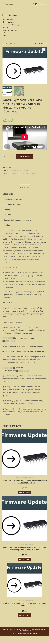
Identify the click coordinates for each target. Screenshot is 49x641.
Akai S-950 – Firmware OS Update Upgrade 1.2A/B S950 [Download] (24, 604)
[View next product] (45, 43)
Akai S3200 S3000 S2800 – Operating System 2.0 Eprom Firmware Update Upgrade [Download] (24, 548)
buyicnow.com (26, 284)
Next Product (39, 43)
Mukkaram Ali (32, 633)
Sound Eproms (8, 27)
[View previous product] (4, 43)
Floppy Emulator (8, 22)
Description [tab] (24, 187)
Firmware (33, 173)
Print (4, 35)
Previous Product (11, 43)
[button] (43, 49)
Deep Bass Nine (24, 173)
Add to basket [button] (24, 493)
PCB (4, 33)
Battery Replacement (10, 30)
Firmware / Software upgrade (12, 25)
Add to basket (25, 157)
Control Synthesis (12, 173)
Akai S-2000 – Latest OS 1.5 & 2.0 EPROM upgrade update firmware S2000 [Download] (24, 481)
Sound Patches (8, 19)
